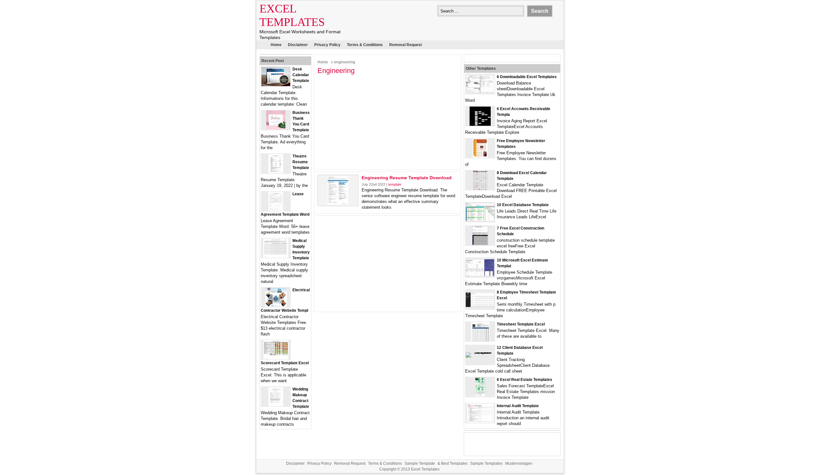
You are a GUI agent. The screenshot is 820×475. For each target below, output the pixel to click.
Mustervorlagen (518, 463)
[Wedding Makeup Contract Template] (275, 404)
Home (276, 45)
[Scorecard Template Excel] (275, 358)
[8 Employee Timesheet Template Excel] (480, 305)
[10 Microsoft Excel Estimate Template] (480, 274)
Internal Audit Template (518, 406)
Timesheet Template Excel (521, 324)
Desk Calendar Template (300, 75)
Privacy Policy (327, 45)
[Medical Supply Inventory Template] (275, 256)
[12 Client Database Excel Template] (480, 352)
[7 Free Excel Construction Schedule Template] (480, 243)
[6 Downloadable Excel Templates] (480, 91)
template (394, 184)
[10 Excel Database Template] (480, 220)
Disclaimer (298, 45)
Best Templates (454, 463)
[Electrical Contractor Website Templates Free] (276, 305)
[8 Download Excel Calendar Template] (480, 188)
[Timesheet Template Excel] (480, 339)
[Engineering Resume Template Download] (338, 203)
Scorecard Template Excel (285, 363)
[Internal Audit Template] (480, 421)
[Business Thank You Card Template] (275, 128)
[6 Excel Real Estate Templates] (480, 395)
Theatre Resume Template (300, 162)
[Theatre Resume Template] (275, 171)
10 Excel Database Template (523, 205)
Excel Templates (425, 469)
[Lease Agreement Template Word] (275, 209)
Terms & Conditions (365, 45)
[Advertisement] (387, 121)
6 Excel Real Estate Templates (524, 379)
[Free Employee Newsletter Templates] (480, 156)
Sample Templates (486, 463)
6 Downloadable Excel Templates (527, 77)
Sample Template (420, 463)
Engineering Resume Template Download (407, 177)
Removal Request (405, 45)
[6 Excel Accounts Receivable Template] (480, 124)
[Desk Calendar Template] (275, 84)
